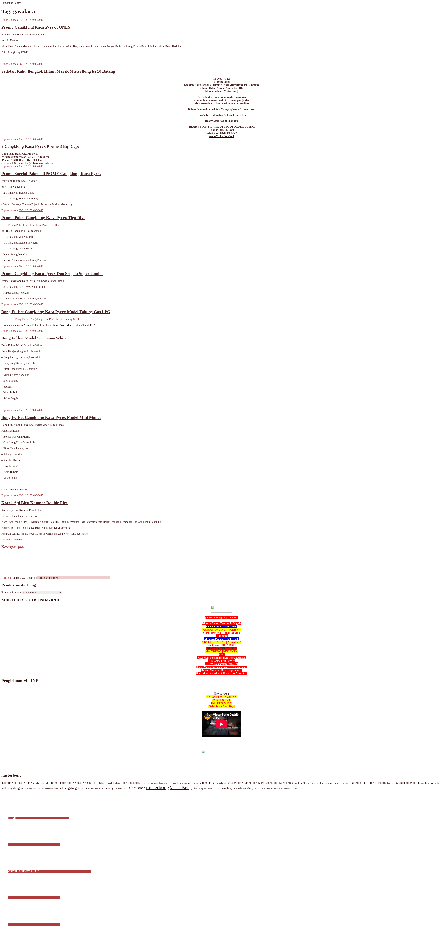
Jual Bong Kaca (393, 783)
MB (131, 788)
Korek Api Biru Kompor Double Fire (34, 502)
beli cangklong (23, 782)
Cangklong (236, 782)
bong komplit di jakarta (110, 783)
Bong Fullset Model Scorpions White (34, 338)
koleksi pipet (123, 788)
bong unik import (222, 783)
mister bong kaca (229, 788)
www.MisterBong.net (221, 136)
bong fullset (45, 783)
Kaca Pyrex (110, 788)
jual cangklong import (29, 788)
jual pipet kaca (97, 788)
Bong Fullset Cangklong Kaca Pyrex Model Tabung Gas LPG (55, 311)
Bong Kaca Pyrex (78, 782)
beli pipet (36, 783)
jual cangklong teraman (48, 788)
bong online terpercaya (190, 783)
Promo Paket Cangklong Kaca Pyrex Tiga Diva (43, 217)
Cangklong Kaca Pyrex (279, 782)
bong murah (173, 783)
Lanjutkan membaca (48, 325)
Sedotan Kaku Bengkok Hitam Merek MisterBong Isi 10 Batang (58, 71)
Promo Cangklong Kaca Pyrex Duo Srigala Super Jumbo (52, 273)
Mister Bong (181, 787)
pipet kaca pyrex (273, 788)
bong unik (207, 782)
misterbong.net (199, 788)
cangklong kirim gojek (304, 783)
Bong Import (59, 782)
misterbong (157, 787)
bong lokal (163, 783)
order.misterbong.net (247, 788)
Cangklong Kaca (254, 782)
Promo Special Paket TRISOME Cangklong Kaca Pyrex (51, 173)
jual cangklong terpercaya (74, 788)
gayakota (336, 783)
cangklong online (324, 783)
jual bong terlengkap (431, 783)
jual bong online (410, 782)
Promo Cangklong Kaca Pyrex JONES (35, 27)
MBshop (139, 788)
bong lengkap (129, 782)
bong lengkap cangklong (148, 783)
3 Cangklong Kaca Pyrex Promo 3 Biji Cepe (40, 146)
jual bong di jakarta (374, 782)
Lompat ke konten (11, 2)
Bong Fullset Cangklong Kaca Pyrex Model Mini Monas (51, 417)
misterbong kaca (213, 788)
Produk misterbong (11, 592)
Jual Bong (356, 782)
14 (31, 577)
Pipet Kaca (261, 788)
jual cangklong (10, 788)
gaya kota (345, 783)
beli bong (7, 782)
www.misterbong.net (289, 788)
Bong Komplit (95, 783)
